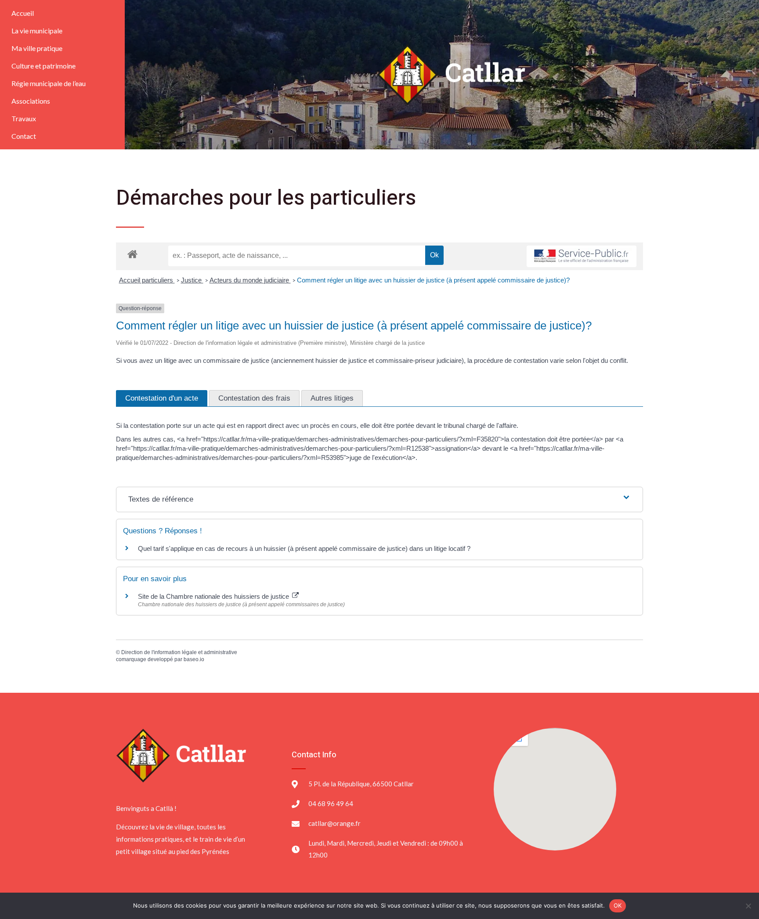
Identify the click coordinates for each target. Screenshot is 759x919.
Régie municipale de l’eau (48, 83)
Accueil (22, 13)
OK (618, 905)
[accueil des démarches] (132, 254)
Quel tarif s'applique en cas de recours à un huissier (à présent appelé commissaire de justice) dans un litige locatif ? (304, 548)
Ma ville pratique (36, 48)
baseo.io (194, 659)
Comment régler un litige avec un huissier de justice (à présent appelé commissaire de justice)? (433, 280)
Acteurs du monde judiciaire (250, 280)
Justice (192, 280)
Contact (23, 136)
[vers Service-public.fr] (581, 256)
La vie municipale (36, 30)
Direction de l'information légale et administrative (179, 652)
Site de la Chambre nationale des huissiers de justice (214, 596)
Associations (30, 101)
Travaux (23, 118)
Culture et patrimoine (43, 66)
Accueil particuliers (147, 280)
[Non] (748, 905)
